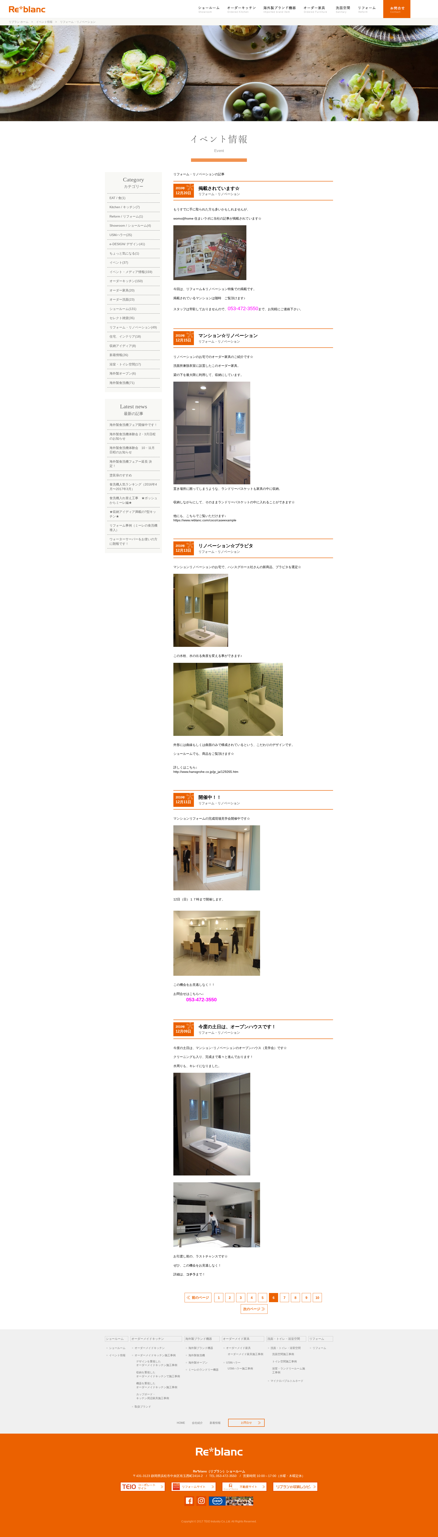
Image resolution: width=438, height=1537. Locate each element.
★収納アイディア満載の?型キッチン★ (133, 514)
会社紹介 (197, 1422)
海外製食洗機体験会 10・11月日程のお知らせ (132, 450)
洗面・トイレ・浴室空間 (286, 1348)
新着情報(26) (119, 355)
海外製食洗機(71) (122, 383)
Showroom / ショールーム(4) (130, 225)
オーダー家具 (316, 9)
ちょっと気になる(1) (124, 253)
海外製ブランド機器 (280, 9)
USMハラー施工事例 (240, 1368)
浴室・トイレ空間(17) (125, 364)
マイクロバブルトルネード (287, 1380)
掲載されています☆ (219, 188)
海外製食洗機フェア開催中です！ (133, 425)
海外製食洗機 (196, 1355)
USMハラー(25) (121, 235)
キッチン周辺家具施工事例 (152, 1396)
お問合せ (396, 9)
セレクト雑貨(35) (122, 318)
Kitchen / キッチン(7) (125, 207)
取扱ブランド (143, 1406)
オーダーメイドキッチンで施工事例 (158, 1374)
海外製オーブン (198, 1362)
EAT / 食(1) (117, 198)
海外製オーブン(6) (123, 373)
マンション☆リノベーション (228, 335)
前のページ (200, 1297)
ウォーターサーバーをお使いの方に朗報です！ (133, 541)
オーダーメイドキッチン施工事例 (155, 1355)
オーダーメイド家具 (238, 1348)
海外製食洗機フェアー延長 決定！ (131, 464)
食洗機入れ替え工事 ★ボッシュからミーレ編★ (133, 500)
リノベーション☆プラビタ (225, 545)
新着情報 (215, 1422)
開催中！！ (209, 797)
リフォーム (369, 9)
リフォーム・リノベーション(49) (133, 327)
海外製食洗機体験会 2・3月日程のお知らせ (133, 436)
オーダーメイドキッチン (150, 1348)
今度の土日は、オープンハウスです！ (237, 1026)
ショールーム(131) (123, 309)
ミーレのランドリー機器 (203, 1369)
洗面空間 (343, 9)
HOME (181, 1422)
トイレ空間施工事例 (284, 1361)
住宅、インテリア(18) (125, 336)
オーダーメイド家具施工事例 (245, 1354)
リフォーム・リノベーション (219, 194)
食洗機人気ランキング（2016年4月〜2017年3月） (133, 487)
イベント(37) (119, 262)
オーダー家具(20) (122, 290)
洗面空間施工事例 (283, 1354)
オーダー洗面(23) (122, 299)
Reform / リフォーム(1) (126, 216)
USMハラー (233, 1362)
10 (317, 1298)
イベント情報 (117, 1355)
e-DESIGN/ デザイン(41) (127, 244)
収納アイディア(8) (123, 346)
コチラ (191, 1274)
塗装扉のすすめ (121, 475)
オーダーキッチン (242, 9)
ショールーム (211, 9)
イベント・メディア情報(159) (131, 272)
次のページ (251, 1309)
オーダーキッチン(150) (126, 281)
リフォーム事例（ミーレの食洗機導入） (133, 528)
